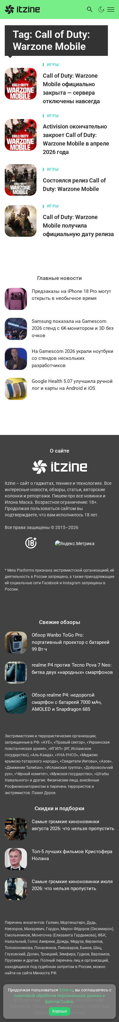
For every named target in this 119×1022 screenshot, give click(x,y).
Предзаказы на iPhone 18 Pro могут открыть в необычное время (71, 294)
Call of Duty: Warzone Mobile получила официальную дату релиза (78, 225)
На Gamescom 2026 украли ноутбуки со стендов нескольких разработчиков (72, 358)
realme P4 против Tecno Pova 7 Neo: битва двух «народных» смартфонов (72, 668)
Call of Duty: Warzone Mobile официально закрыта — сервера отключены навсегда (71, 88)
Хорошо (59, 1011)
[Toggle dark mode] (101, 9)
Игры (53, 64)
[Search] (90, 9)
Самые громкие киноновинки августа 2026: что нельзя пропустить (73, 825)
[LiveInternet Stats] (46, 543)
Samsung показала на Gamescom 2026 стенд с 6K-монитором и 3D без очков (73, 328)
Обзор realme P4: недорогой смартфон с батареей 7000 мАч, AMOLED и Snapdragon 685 (67, 702)
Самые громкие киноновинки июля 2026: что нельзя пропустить (72, 885)
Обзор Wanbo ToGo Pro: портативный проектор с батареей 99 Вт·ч (70, 642)
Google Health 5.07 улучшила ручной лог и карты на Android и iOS (72, 384)
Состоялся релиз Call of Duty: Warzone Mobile (74, 184)
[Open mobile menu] (110, 9)
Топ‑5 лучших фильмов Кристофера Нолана (72, 855)
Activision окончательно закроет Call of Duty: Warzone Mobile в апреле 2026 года (76, 139)
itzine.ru (66, 990)
